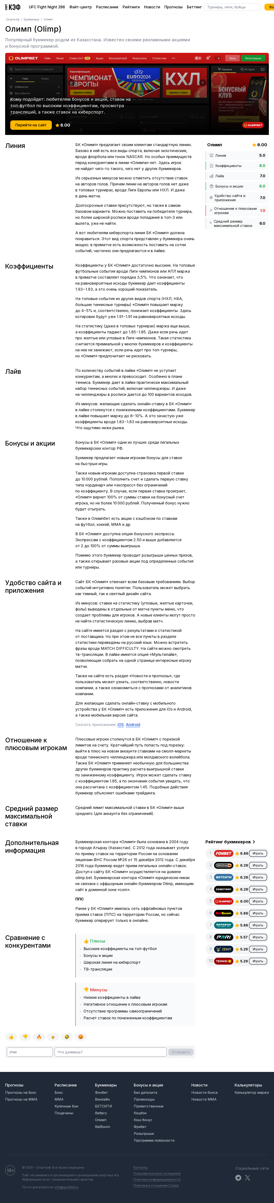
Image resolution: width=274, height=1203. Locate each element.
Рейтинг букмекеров (228, 841)
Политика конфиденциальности (156, 1179)
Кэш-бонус (143, 1120)
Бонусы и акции (148, 1085)
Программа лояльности (154, 1140)
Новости (152, 7)
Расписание (107, 7)
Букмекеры (32, 19)
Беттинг (194, 7)
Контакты (140, 1167)
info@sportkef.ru (66, 1187)
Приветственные (149, 1106)
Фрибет (140, 1127)
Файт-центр (80, 7)
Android (133, 724)
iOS (121, 724)
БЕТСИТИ (103, 1106)
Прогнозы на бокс (20, 1092)
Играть (258, 853)
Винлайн (102, 1099)
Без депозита (145, 1092)
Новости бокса (204, 1092)
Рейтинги (131, 7)
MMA (59, 1099)
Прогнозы (173, 7)
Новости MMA (204, 1099)
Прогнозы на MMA (21, 1099)
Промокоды (144, 1099)
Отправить (181, 1052)
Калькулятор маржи (252, 1092)
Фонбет (101, 1092)
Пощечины (64, 1113)
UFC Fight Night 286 (47, 7)
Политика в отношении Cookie (156, 1185)
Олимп (100, 1120)
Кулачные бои (66, 1106)
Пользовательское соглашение (157, 1173)
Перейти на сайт (31, 125)
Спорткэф (13, 19)
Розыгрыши (144, 1133)
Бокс (59, 1092)
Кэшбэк (140, 1113)
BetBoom (102, 1127)
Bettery (101, 1113)
